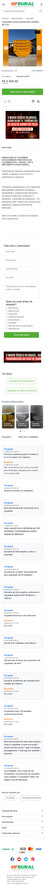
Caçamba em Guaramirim (21, 381)
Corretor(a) (12, 314)
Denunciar (38, 101)
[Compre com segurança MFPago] (6, 849)
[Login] (41, 4)
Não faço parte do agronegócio (20, 326)
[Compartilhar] (9, 101)
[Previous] (6, 48)
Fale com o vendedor (28, 437)
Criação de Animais (16, 317)
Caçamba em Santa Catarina (21, 391)
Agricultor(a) (13, 308)
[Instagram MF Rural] (32, 859)
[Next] (39, 48)
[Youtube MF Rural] (19, 859)
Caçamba (30, 18)
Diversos (5, 18)
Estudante (12, 323)
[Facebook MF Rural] (12, 859)
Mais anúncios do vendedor (33, 101)
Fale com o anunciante (22, 91)
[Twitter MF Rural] (25, 859)
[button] (40, 11)
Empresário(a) (14, 320)
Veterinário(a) (13, 329)
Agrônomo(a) (13, 311)
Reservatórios (17, 18)
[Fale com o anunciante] (5, 101)
